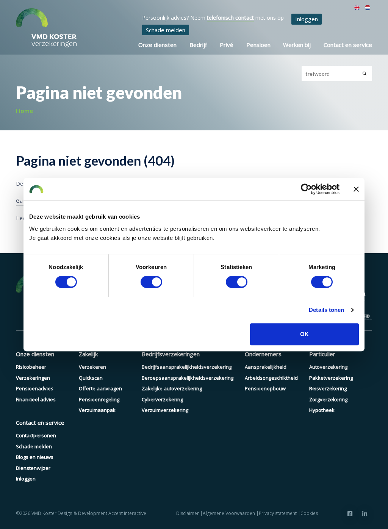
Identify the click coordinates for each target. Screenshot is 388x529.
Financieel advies (36, 399)
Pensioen (258, 45)
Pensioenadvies (34, 388)
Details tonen (326, 310)
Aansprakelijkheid (265, 366)
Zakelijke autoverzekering (172, 388)
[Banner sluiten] (356, 189)
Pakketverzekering (331, 377)
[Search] (364, 73)
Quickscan (91, 377)
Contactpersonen (36, 435)
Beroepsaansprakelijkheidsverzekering (187, 377)
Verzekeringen (33, 377)
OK (304, 334)
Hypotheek (322, 410)
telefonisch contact (230, 17)
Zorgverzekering (328, 399)
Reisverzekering (328, 388)
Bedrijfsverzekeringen (171, 354)
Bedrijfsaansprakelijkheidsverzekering (187, 366)
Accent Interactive (127, 513)
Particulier (322, 354)
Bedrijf (198, 45)
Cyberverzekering (162, 399)
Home (24, 110)
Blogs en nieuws (34, 457)
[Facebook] (349, 513)
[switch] (151, 282)
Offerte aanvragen (100, 388)
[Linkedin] (364, 513)
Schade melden (165, 30)
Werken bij (297, 45)
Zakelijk (88, 354)
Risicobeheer (31, 366)
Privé (226, 45)
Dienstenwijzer (33, 468)
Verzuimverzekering (165, 410)
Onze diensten (157, 45)
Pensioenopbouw (265, 388)
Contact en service (348, 45)
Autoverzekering (328, 366)
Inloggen (306, 19)
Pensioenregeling (99, 399)
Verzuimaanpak (97, 410)
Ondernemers (263, 354)
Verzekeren (92, 366)
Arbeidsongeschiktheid (271, 377)
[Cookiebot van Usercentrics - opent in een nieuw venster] (306, 189)
